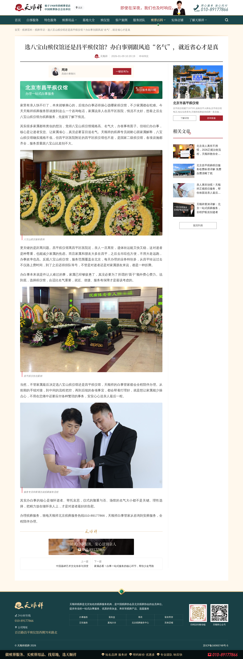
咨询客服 (211, 118)
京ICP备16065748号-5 (215, 645)
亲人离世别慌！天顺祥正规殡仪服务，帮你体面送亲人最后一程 (209, 189)
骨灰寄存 (169, 617)
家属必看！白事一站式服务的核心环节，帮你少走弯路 (124, 566)
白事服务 (33, 20)
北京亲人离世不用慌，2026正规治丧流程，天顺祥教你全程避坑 (209, 150)
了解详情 (184, 118)
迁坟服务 (83, 622)
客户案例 (121, 20)
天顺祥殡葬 (23, 645)
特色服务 (50, 20)
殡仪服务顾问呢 (147, 89)
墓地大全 (89, 20)
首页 (18, 20)
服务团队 (139, 20)
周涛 (65, 69)
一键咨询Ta (122, 71)
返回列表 (198, 225)
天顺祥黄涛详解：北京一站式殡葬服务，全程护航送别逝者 (209, 208)
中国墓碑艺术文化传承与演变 (72, 566)
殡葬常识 (40, 29)
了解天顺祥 (196, 20)
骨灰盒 (112, 617)
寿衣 (140, 617)
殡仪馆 (105, 20)
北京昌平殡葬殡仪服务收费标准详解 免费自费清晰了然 (209, 169)
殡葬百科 (157, 20)
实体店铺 (177, 20)
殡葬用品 (68, 20)
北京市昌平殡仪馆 (186, 103)
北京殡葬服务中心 (140, 622)
